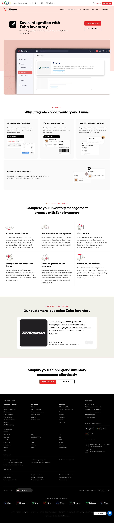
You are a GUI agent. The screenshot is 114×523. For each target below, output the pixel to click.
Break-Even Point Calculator (66, 474)
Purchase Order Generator (10, 480)
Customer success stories (37, 412)
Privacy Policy (62, 512)
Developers (62, 417)
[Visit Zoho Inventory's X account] (106, 490)
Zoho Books (7, 434)
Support (61, 419)
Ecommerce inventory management (13, 462)
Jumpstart (33, 417)
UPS (60, 437)
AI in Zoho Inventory (9, 425)
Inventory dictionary (90, 414)
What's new (62, 422)
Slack (32, 442)
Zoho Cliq (61, 445)
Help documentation (64, 406)
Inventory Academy (90, 404)
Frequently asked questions (66, 409)
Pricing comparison (36, 409)
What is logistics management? (93, 412)
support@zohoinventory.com (97, 451)
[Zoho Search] (93, 3)
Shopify (61, 442)
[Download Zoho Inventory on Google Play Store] (101, 428)
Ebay (32, 434)
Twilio (32, 439)
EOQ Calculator (63, 480)
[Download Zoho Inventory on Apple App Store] (89, 428)
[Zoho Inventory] (10, 9)
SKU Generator (7, 477)
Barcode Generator (8, 474)
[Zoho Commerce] (75, 503)
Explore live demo (92, 29)
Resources (105, 9)
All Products (49, 3)
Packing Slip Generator (37, 477)
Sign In (99, 3)
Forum (60, 412)
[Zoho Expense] (21, 503)
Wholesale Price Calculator (65, 477)
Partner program (35, 419)
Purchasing (6, 406)
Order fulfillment (8, 417)
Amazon (6, 447)
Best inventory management (39, 460)
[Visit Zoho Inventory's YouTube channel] (102, 490)
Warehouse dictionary (90, 417)
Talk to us (66, 381)
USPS (60, 439)
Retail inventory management (66, 460)
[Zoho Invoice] (60, 503)
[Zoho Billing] (34, 503)
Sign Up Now (107, 3)
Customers (86, 9)
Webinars (61, 414)
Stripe (32, 447)
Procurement (22, 3)
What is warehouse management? (93, 409)
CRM (42, 3)
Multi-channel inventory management (41, 462)
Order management (9, 414)
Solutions (71, 9)
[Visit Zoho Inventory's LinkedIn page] (109, 490)
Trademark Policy (72, 512)
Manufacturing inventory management (13, 465)
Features (62, 9)
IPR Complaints (34, 512)
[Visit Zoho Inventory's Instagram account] (99, 490)
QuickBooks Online (36, 437)
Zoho (6, 3)
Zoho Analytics (7, 442)
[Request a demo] (109, 513)
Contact (13, 512)
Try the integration (93, 23)
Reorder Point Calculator (37, 480)
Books (14, 3)
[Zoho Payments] (105, 503)
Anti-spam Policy (44, 512)
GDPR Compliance (90, 512)
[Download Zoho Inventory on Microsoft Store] (89, 433)
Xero (5, 450)
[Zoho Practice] (90, 503)
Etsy (60, 434)
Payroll (31, 3)
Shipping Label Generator (37, 474)
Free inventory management (11, 460)
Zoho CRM (6, 439)
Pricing (79, 9)
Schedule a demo (35, 414)
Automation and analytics (10, 419)
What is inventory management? (93, 406)
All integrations (63, 447)
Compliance (26, 512)
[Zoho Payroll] (47, 503)
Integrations (95, 9)
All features (6, 422)
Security (19, 512)
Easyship (33, 445)
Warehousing (7, 412)
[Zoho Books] (7, 503)
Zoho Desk (6, 437)
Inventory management (10, 409)
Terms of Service (53, 512)
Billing (37, 3)
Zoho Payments (8, 445)
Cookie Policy (81, 512)
